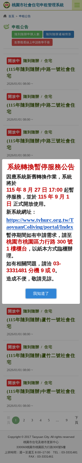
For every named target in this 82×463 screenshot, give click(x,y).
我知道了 (41, 293)
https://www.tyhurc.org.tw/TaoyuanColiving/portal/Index (40, 223)
